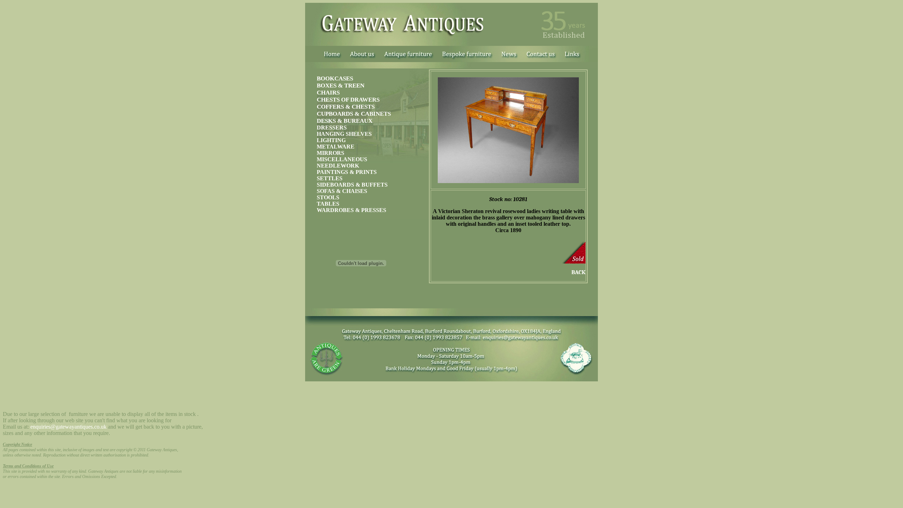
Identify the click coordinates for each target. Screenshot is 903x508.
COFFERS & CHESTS (346, 106)
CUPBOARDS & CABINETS (354, 113)
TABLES (328, 204)
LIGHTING (331, 140)
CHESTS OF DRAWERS (348, 99)
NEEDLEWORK (338, 166)
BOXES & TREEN (340, 85)
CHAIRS (328, 92)
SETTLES (330, 178)
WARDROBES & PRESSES (351, 210)
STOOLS (328, 197)
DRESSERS (332, 128)
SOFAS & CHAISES (342, 191)
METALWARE (335, 147)
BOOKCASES (335, 78)
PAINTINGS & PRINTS (347, 172)
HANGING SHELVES (344, 134)
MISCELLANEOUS (342, 159)
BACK (578, 272)
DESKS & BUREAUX (344, 120)
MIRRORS (330, 153)
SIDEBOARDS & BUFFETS (352, 185)
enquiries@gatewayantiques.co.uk (68, 427)
